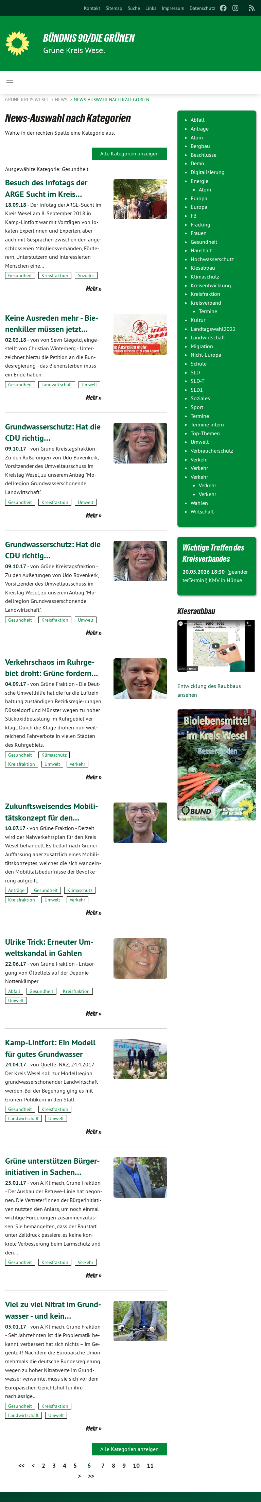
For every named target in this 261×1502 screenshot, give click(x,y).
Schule (199, 363)
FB (193, 215)
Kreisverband (206, 302)
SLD (195, 372)
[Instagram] (235, 8)
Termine (208, 311)
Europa (199, 198)
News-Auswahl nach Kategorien (111, 100)
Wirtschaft (202, 511)
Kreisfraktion (54, 275)
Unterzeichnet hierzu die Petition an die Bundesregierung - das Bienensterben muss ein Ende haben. (52, 357)
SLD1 (197, 389)
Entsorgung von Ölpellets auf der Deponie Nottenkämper (50, 972)
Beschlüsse (203, 154)
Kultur (198, 320)
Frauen (199, 233)
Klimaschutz (54, 755)
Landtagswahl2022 (213, 328)
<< (21, 1465)
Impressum (173, 8)
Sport (197, 407)
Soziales (86, 275)
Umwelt (89, 385)
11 (150, 1465)
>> (91, 1476)
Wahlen (199, 503)
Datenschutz (202, 8)
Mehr (92, 288)
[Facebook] (223, 8)
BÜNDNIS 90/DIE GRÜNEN (89, 38)
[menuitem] (92, 8)
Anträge (16, 890)
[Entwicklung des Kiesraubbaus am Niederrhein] (216, 646)
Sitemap (114, 8)
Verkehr (77, 764)
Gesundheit (20, 275)
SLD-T (198, 380)
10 (136, 1465)
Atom (197, 137)
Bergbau (200, 145)
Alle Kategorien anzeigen (129, 153)
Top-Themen (205, 433)
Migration (202, 346)
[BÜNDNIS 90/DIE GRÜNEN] (17, 43)
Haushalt (201, 250)
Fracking (200, 224)
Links (150, 8)
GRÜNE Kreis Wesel (27, 100)
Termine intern (207, 424)
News (62, 100)
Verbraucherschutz (212, 450)
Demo (197, 163)
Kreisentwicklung (211, 285)
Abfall (14, 991)
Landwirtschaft (56, 385)
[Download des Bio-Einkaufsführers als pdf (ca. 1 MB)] (216, 764)
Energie (199, 181)
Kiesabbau (203, 267)
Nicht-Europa (206, 354)
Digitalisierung (208, 172)
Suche (134, 8)
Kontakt (92, 8)
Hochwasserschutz (212, 259)
